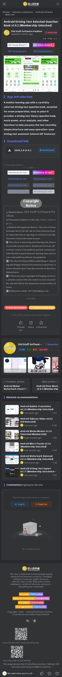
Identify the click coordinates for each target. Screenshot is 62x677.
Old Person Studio (26, 614)
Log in (21, 504)
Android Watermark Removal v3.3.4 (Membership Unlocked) (36, 457)
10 (36, 349)
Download (48, 150)
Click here (18, 172)
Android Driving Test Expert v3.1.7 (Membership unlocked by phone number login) (37, 471)
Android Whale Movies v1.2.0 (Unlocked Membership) (36, 433)
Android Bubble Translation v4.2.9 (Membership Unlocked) (36, 408)
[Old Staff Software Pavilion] (31, 568)
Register (43, 504)
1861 (23, 349)
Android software (44, 12)
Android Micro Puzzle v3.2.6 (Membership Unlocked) (35, 445)
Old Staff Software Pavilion (26, 31)
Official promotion (18, 45)
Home (7, 12)
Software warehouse (22, 12)
